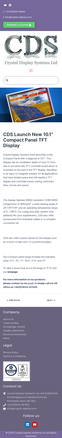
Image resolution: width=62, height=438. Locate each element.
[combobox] (31, 80)
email (31, 283)
